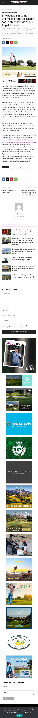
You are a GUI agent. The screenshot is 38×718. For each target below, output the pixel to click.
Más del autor (23, 225)
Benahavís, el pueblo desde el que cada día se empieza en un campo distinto (22, 268)
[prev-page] (3, 284)
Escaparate (9, 9)
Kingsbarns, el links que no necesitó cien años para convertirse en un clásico (23, 251)
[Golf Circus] (19, 2)
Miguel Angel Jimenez (24, 167)
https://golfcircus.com (19, 216)
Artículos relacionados (9, 225)
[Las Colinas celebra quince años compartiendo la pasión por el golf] (6, 277)
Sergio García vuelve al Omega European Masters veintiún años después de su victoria (22, 232)
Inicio (3, 9)
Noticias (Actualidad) (12, 12)
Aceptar (19, 715)
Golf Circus (19, 214)
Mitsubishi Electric (7, 169)
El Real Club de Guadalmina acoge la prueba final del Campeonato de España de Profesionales (28, 193)
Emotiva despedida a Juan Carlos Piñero (9, 191)
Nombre (5, 686)
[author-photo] (19, 211)
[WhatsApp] (15, 42)
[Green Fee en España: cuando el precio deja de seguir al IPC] (6, 260)
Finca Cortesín (13, 167)
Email (18, 692)
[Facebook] (3, 42)
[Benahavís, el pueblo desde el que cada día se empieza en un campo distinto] (6, 268)
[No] (36, 712)
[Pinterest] (11, 42)
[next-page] (6, 284)
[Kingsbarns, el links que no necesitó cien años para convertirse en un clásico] (6, 251)
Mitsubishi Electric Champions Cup (21, 169)
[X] (7, 42)
